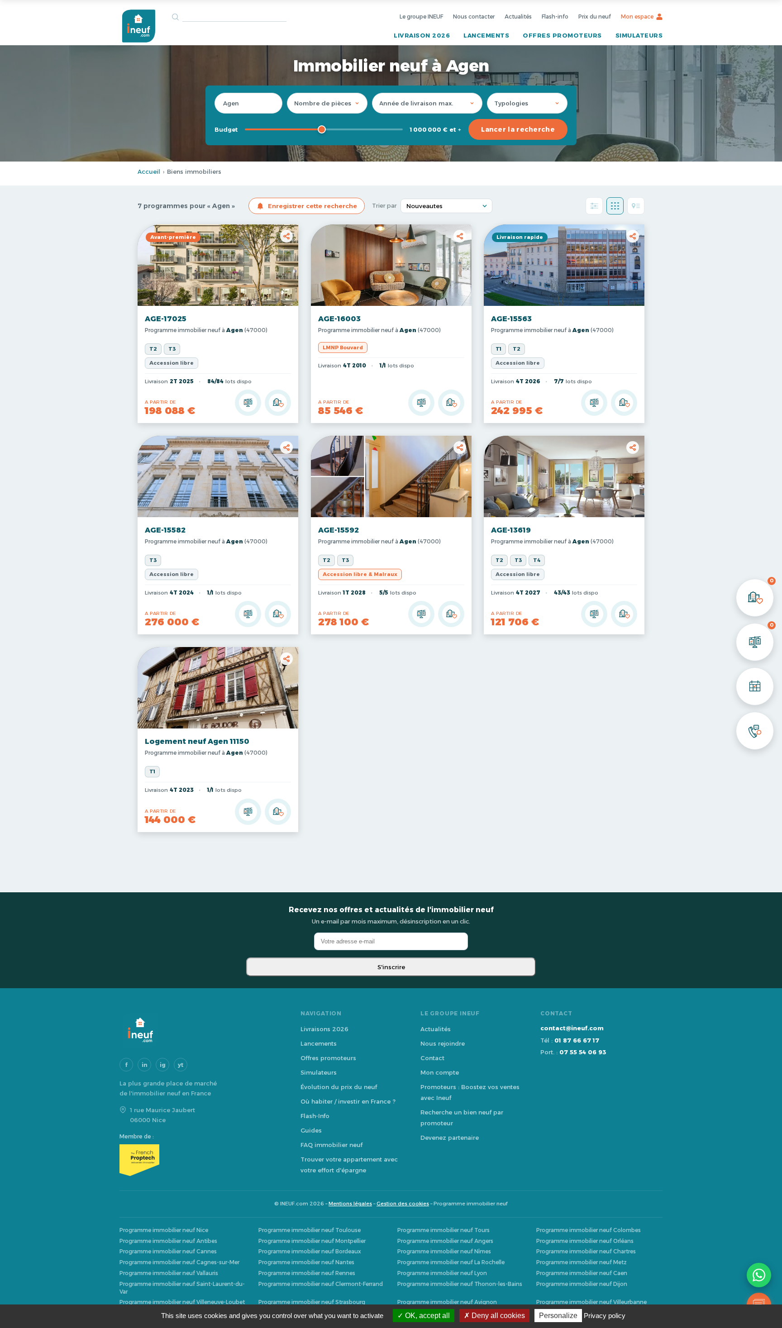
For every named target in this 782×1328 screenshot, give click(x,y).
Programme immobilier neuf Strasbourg (311, 1302)
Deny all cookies (497, 1315)
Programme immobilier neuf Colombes (588, 1230)
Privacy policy (604, 1315)
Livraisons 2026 (324, 1029)
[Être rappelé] (755, 731)
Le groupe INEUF (421, 16)
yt (180, 1064)
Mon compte (439, 1072)
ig (163, 1064)
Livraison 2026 (422, 35)
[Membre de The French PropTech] (200, 1160)
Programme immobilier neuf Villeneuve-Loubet (182, 1302)
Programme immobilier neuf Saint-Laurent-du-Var (182, 1287)
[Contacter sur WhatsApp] (759, 1275)
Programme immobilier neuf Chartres (586, 1251)
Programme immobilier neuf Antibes (168, 1241)
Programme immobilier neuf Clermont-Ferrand (320, 1283)
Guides (311, 1130)
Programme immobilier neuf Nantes (306, 1262)
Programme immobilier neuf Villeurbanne (591, 1302)
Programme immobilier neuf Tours (443, 1230)
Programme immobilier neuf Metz (581, 1262)
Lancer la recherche (518, 129)
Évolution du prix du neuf (338, 1086)
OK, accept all (426, 1315)
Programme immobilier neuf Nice (163, 1230)
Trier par (384, 205)
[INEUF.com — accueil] (138, 26)
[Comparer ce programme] (248, 403)
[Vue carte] (635, 205)
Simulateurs (639, 35)
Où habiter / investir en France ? (348, 1101)
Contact (432, 1057)
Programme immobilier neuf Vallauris (168, 1273)
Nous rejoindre (442, 1043)
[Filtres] (594, 205)
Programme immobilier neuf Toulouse (309, 1230)
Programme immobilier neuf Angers (445, 1241)
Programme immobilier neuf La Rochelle (451, 1262)
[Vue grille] (615, 205)
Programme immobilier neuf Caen (581, 1273)
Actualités (518, 16)
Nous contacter (474, 16)
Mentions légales (350, 1203)
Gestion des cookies (403, 1203)
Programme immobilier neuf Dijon (581, 1283)
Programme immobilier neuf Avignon (447, 1302)
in (145, 1064)
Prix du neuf (594, 16)
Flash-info (555, 16)
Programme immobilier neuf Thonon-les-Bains (459, 1283)
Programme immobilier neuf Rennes (306, 1273)
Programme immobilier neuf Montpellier (312, 1241)
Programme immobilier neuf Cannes (168, 1251)
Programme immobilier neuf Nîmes (444, 1251)
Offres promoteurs (562, 35)
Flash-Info (314, 1115)
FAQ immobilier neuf (331, 1144)
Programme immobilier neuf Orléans (585, 1241)
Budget (226, 129)
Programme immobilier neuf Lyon (442, 1273)
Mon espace (637, 16)
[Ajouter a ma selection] (278, 403)
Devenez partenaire (449, 1137)
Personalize (558, 1315)
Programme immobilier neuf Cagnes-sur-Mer (179, 1262)
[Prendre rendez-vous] (755, 686)
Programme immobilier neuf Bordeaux (309, 1251)
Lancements (486, 35)
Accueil (149, 171)
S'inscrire (391, 967)
